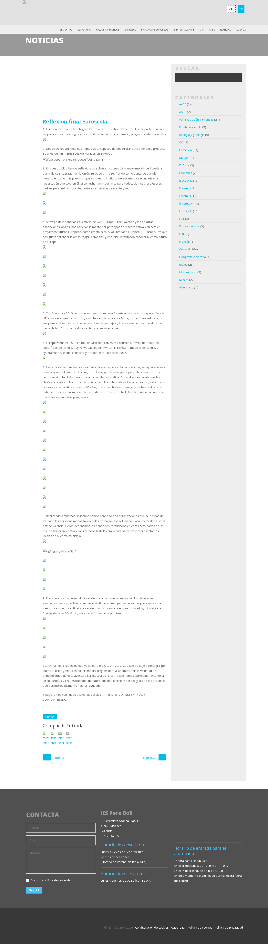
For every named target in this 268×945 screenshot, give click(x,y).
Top (254, 925)
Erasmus (185, 188)
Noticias (225, 29)
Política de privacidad (228, 927)
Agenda (241, 29)
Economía (185, 173)
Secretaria (84, 29)
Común (50, 717)
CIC (202, 29)
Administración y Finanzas (196, 119)
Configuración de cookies (152, 927)
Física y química (189, 226)
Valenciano (186, 287)
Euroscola (185, 211)
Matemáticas (188, 272)
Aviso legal (178, 927)
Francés (184, 241)
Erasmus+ (186, 203)
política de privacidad (58, 880)
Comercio (185, 150)
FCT (181, 219)
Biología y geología (191, 135)
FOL (182, 234)
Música (183, 280)
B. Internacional (189, 127)
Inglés (183, 264)
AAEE (212, 29)
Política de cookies (199, 927)
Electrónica (186, 180)
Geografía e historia (192, 257)
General (184, 249)
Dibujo (183, 157)
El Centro (66, 29)
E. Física (184, 165)
